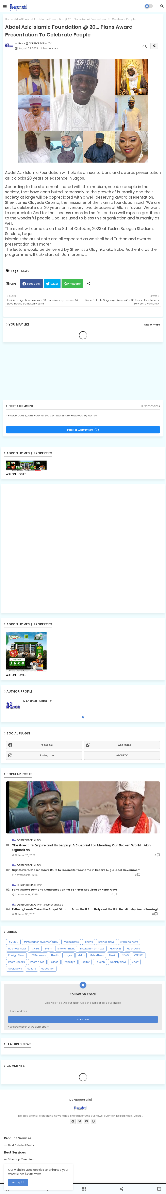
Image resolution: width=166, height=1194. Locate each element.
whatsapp (125, 745)
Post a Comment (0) (83, 430)
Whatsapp (74, 284)
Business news (17, 948)
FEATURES (115, 948)
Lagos (68, 955)
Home (9, 19)
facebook (46, 745)
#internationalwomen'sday (41, 942)
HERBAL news (38, 955)
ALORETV (122, 755)
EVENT (48, 948)
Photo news (37, 962)
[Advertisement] (34, 372)
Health (55, 955)
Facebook (33, 284)
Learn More (33, 1174)
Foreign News (16, 955)
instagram (47, 755)
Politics (54, 962)
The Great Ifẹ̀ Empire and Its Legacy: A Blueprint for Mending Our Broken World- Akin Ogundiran (81, 847)
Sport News (15, 968)
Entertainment (66, 948)
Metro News (97, 955)
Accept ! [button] (18, 1182)
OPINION (139, 955)
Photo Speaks (16, 962)
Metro (81, 955)
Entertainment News (92, 948)
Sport (135, 962)
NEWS (19, 19)
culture (31, 968)
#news (88, 942)
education (47, 968)
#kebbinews (71, 942)
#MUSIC (13, 942)
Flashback (133, 948)
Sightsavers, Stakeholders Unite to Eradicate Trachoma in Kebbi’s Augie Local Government (76, 870)
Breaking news (129, 942)
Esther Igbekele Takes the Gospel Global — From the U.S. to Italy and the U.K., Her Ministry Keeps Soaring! (85, 909)
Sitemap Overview (21, 1159)
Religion (100, 962)
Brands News (106, 942)
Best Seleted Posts (21, 1145)
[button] (162, 6)
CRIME (35, 948)
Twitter (54, 284)
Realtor (85, 962)
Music (112, 955)
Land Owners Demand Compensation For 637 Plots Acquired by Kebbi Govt (64, 890)
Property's (69, 962)
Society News (118, 962)
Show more (152, 325)
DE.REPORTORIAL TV (37, 701)
